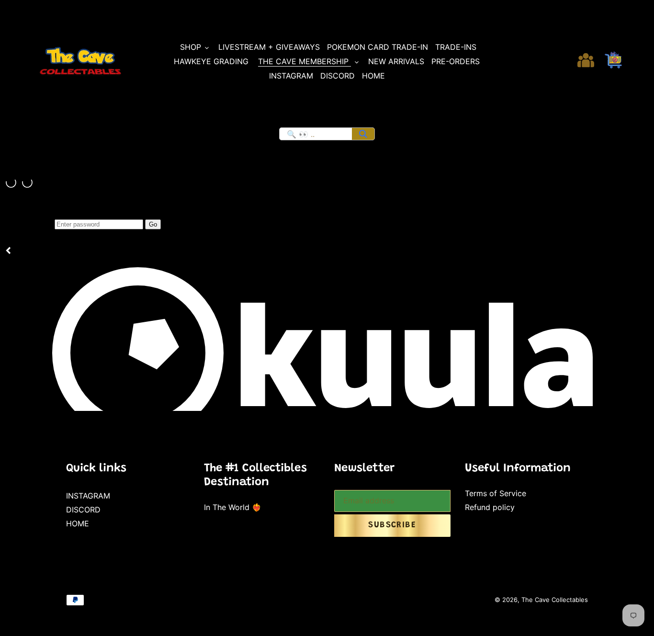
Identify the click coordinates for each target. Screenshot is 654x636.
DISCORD (83, 509)
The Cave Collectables (554, 599)
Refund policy (490, 507)
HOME (77, 523)
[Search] (363, 134)
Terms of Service (495, 493)
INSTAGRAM (88, 495)
